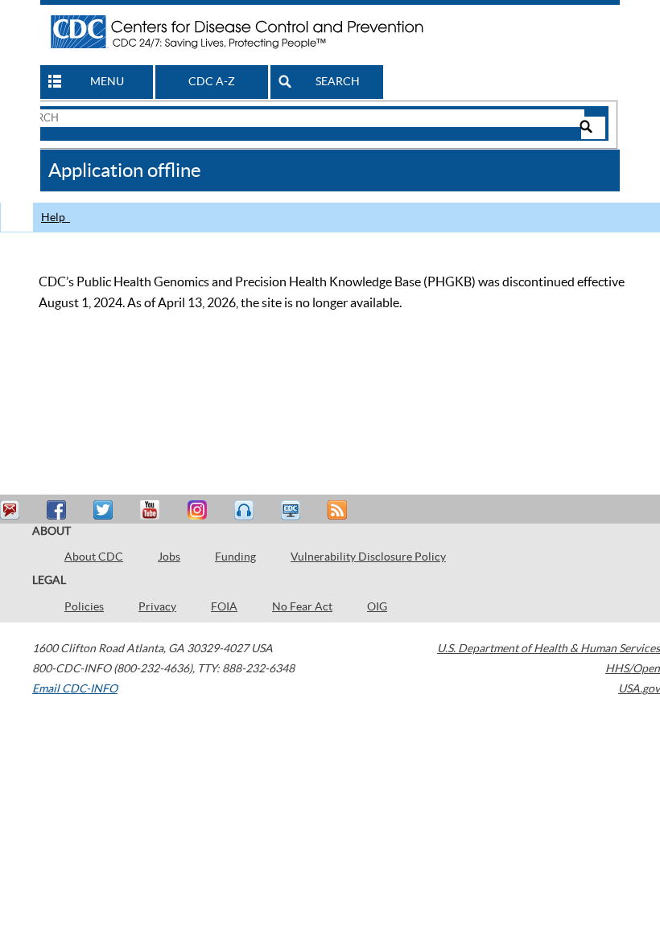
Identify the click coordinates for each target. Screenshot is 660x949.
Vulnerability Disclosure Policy (368, 556)
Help (55, 217)
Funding (235, 556)
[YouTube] (152, 510)
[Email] (12, 510)
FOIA (224, 606)
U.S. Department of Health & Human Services (548, 648)
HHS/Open (632, 668)
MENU (107, 81)
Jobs (169, 556)
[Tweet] (105, 510)
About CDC (93, 556)
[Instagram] (199, 510)
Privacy (157, 606)
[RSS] (339, 510)
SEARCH (338, 81)
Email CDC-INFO (75, 688)
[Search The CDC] (299, 117)
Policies (84, 606)
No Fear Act (302, 606)
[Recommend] (59, 510)
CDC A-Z (211, 81)
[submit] (593, 128)
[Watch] (292, 510)
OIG (377, 606)
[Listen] (245, 510)
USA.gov (639, 688)
